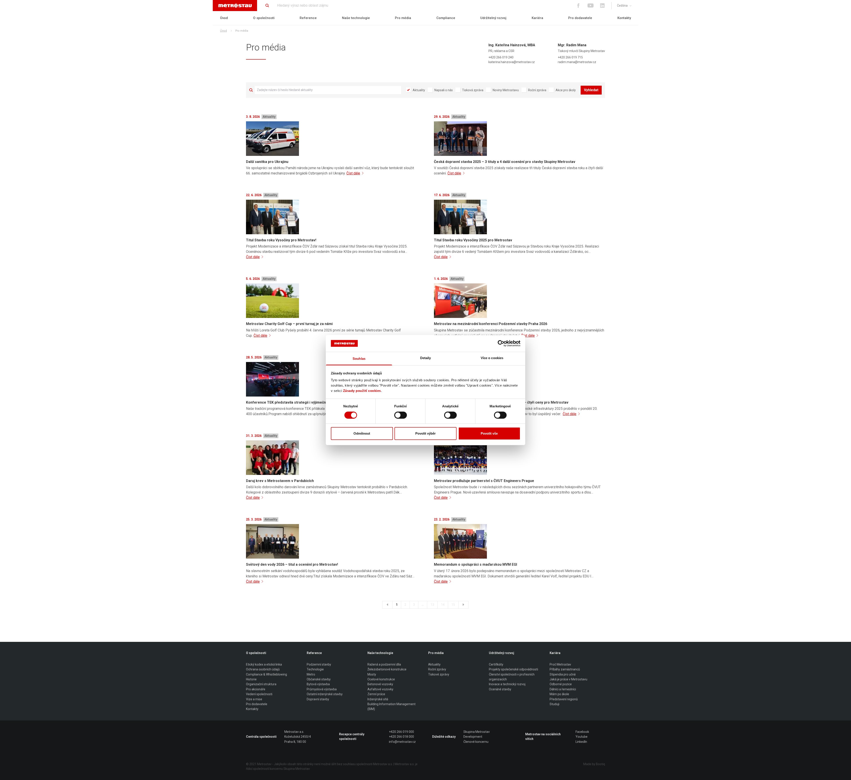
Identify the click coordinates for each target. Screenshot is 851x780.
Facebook (582, 732)
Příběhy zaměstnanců (565, 669)
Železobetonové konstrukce (386, 669)
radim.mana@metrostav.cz (577, 62)
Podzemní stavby (319, 664)
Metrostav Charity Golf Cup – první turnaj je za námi (289, 324)
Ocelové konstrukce (381, 679)
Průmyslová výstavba (322, 689)
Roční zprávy (437, 669)
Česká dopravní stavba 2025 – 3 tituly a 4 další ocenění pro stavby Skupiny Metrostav (504, 162)
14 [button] (443, 604)
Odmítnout (361, 433)
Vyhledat (591, 90)
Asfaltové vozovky (380, 689)
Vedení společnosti (259, 694)
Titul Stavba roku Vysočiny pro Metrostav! (281, 240)
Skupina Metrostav (476, 732)
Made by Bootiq (594, 764)
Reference (308, 18)
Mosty (371, 674)
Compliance (445, 18)
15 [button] (453, 604)
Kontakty (624, 18)
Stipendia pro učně (563, 674)
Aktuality (434, 664)
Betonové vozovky (380, 684)
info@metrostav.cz (402, 741)
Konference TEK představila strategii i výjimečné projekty (294, 402)
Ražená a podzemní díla (384, 664)
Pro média (403, 18)
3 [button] (414, 604)
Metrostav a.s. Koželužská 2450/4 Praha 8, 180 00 (297, 736)
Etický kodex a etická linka (264, 664)
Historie (251, 679)
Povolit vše (489, 433)
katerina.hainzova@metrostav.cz (511, 62)
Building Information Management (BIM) (391, 706)
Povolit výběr (425, 433)
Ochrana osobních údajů (263, 669)
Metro (311, 674)
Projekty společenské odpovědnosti (513, 669)
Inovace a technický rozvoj (507, 684)
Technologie (315, 669)
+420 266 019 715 (570, 57)
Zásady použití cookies (362, 391)
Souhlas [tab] (359, 358)
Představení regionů (564, 699)
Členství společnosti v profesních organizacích (512, 677)
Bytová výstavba (318, 684)
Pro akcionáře (255, 689)
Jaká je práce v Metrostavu (568, 679)
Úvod (224, 18)
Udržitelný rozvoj (493, 18)
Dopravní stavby (318, 699)
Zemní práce (376, 694)
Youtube (582, 736)
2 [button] (405, 604)
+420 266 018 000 (401, 736)
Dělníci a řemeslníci (563, 689)
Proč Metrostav (560, 664)
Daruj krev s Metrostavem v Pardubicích (280, 481)
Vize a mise (254, 699)
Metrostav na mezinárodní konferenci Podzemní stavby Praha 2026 (490, 324)
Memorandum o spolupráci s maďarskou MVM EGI (475, 564)
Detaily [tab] (425, 358)
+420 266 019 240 (500, 57)
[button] (387, 605)
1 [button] (397, 604)
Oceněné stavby (500, 689)
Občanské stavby (319, 679)
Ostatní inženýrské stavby (325, 694)
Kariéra (537, 18)
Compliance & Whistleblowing (266, 674)
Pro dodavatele (580, 18)
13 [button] (432, 604)
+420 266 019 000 (401, 732)
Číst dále (353, 173)
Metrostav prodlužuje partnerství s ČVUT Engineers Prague (484, 481)
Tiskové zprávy (438, 674)
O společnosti (264, 18)
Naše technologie (356, 18)
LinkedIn (581, 741)
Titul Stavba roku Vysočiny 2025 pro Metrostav (473, 240)
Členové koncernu (475, 741)
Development (472, 736)
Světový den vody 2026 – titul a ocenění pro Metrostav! (292, 564)
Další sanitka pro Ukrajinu (267, 162)
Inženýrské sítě (377, 699)
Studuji (554, 704)
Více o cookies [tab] (492, 358)
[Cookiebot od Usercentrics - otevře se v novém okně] (501, 343)
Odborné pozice (561, 684)
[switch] (400, 415)
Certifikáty (496, 664)
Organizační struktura (261, 684)
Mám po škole (559, 694)
